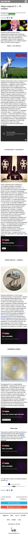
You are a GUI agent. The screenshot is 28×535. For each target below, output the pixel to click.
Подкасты (5, 515)
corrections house (4, 12)
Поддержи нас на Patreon (15, 507)
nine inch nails (22, 12)
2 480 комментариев (15, 484)
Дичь (11, 515)
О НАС (19, 520)
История (23, 515)
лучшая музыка (12, 13)
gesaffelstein (11, 12)
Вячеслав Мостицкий (5, 15)
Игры (8, 520)
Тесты (17, 515)
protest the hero (4, 13)
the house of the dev (14, 524)
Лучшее (14, 520)
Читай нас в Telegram (15, 502)
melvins (17, 12)
